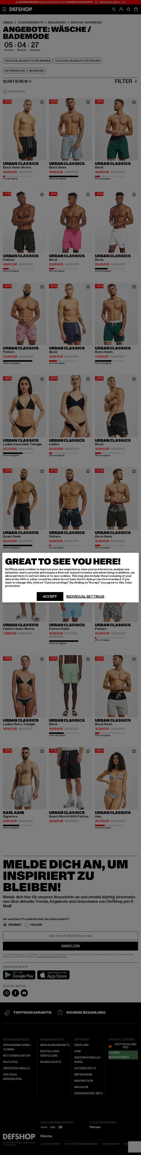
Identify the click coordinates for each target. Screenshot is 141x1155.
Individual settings (85, 596)
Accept (50, 596)
